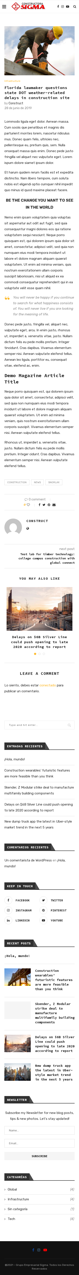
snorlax (53, 482)
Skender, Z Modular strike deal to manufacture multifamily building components (55, 1013)
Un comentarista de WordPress (28, 860)
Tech (41, 1219)
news (37, 482)
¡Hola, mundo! (14, 759)
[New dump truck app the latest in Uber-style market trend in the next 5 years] (17, 1072)
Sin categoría (41, 1209)
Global (41, 1189)
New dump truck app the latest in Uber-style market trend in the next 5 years (54, 1072)
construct (16, 103)
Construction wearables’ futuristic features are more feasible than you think (54, 980)
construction (17, 482)
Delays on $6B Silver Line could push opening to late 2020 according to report (39, 642)
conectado (48, 685)
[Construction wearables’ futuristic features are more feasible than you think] (17, 977)
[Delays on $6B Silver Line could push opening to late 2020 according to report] (39, 609)
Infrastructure (12, 81)
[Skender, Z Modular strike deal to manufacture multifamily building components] (17, 1010)
